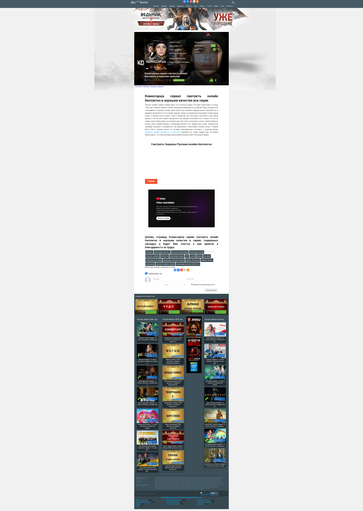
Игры (195, 6)
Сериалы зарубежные (143, 502)
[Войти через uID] (184, 1)
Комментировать (211, 290)
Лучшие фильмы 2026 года (172, 319)
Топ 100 (209, 6)
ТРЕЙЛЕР (151, 181)
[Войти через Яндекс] (191, 1)
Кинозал (156, 6)
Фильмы (172, 6)
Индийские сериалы (204, 502)
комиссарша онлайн (196, 252)
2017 (186, 256)
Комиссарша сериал (177, 256)
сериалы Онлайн (207, 260)
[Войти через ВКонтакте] (187, 1)
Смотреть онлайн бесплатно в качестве (162, 132)
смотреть (149, 252)
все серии (207, 256)
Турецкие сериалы (173, 502)
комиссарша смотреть (162, 252)
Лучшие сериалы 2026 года (147, 319)
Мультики (180, 6)
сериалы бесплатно (192, 260)
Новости (188, 6)
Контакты (229, 6)
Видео (216, 6)
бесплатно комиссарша (180, 252)
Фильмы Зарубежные (174, 500)
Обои (222, 6)
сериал (199, 256)
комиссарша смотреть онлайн (173, 260)
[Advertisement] (181, 163)
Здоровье (200, 504)
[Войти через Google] (194, 1)
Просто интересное (173, 504)
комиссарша (150, 264)
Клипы (137, 506)
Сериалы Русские (179, 80)
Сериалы (164, 6)
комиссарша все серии (153, 260)
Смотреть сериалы (152, 256)
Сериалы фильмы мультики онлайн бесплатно (181, 497)
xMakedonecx (150, 80)
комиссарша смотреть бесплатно (187, 264)
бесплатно (164, 256)
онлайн (192, 256)
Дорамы (138, 504)
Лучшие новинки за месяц (214, 319)
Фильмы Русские (197, 311)
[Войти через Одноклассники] (197, 1)
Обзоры (202, 6)
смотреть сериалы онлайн (165, 264)
